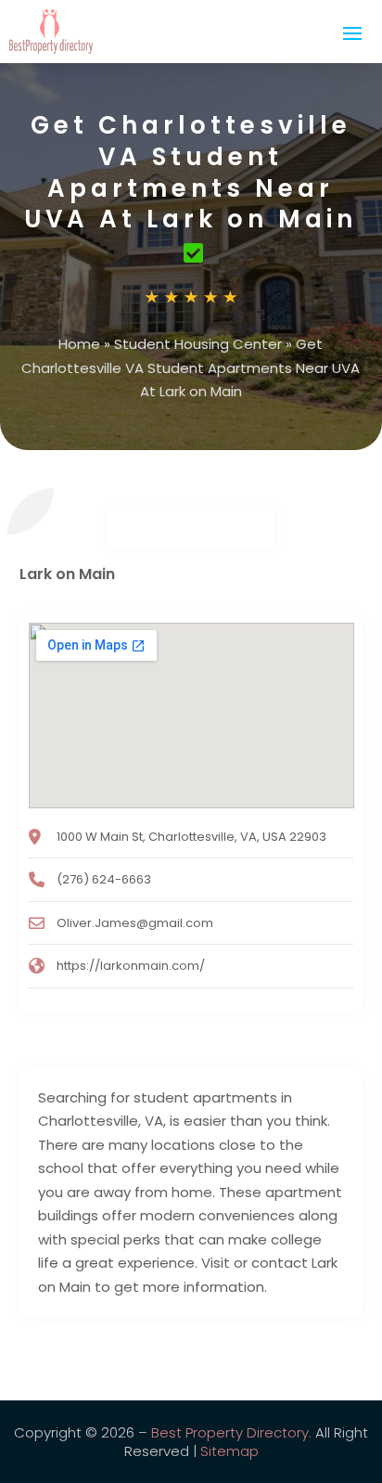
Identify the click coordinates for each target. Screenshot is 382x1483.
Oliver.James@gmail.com (135, 923)
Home (79, 344)
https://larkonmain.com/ (131, 965)
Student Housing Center (198, 344)
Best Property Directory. (231, 1432)
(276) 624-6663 (104, 879)
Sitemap (229, 1451)
